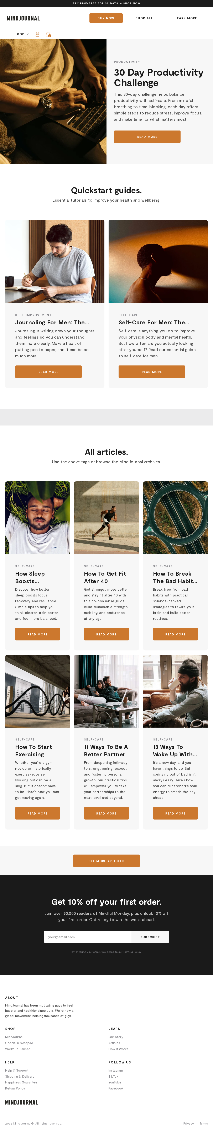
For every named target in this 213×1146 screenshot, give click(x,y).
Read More (147, 136)
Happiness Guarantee (21, 1082)
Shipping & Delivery (19, 1076)
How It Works (118, 1049)
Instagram (116, 1070)
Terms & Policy (132, 951)
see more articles (107, 861)
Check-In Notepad (19, 1043)
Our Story (116, 1037)
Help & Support (16, 1070)
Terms (203, 1123)
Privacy (188, 1123)
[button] (48, 34)
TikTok (114, 1076)
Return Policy (15, 1088)
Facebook (116, 1088)
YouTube (115, 1082)
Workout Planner (17, 1049)
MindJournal (14, 1037)
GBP (21, 34)
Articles (114, 1043)
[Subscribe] (150, 937)
